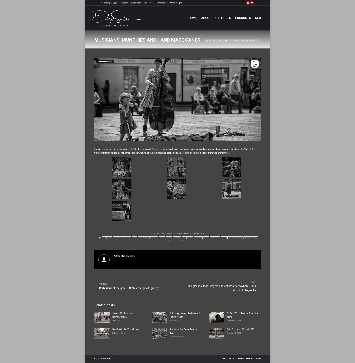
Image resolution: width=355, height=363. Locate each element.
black (134, 237)
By (184, 233)
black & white (143, 237)
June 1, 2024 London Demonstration (122, 315)
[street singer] (121, 167)
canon (169, 237)
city (184, 237)
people (205, 237)
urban (190, 241)
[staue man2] (176, 189)
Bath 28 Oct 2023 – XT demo (126, 329)
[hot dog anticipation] (231, 167)
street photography (235, 237)
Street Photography (104, 61)
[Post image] (102, 317)
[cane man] (121, 189)
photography (215, 237)
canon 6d (177, 237)
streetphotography (250, 237)
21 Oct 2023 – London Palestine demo (242, 315)
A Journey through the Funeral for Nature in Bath (186, 315)
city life (189, 237)
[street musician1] (176, 167)
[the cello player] (231, 189)
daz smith (198, 237)
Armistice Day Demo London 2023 (183, 331)
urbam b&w (181, 241)
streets (165, 241)
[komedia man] (121, 211)
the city (172, 241)
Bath (109, 237)
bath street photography (122, 237)
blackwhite (153, 237)
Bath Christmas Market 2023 (240, 329)
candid (162, 237)
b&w (104, 237)
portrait (224, 237)
